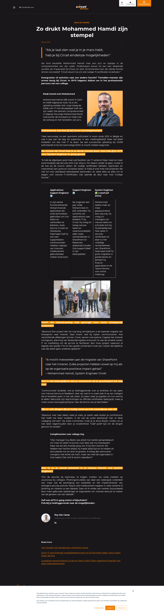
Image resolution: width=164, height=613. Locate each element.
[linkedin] (55, 523)
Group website (144, 4)
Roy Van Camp (62, 515)
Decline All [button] (121, 608)
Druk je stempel (82, 23)
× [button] (133, 590)
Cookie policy (130, 4)
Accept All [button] (110, 608)
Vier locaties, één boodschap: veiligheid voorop (64, 547)
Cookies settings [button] (99, 608)
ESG (122, 4)
